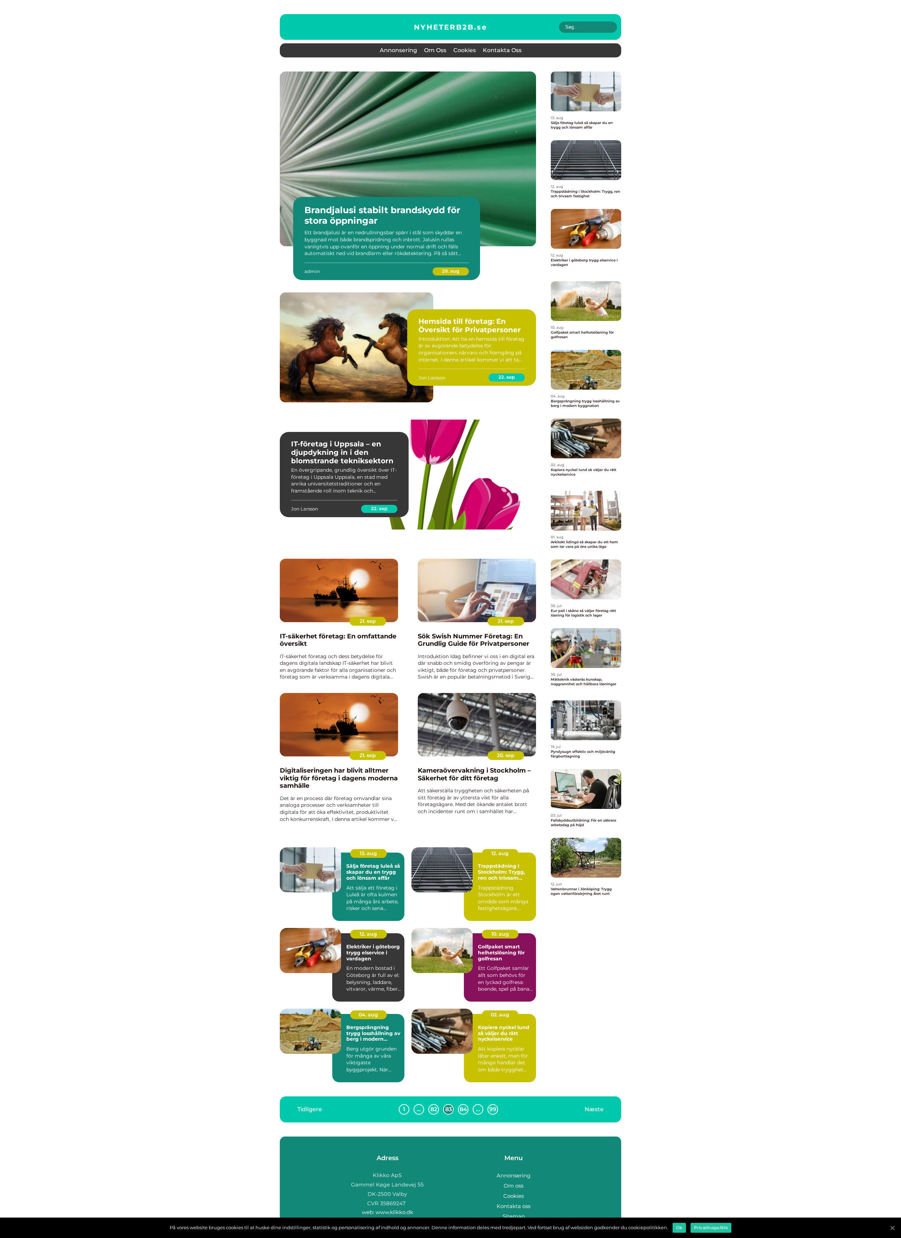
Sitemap (514, 1216)
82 (433, 1109)
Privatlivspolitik (711, 1227)
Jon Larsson (432, 377)
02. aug (500, 1014)
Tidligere (309, 1109)
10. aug (500, 934)
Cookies (464, 50)
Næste (594, 1109)
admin (312, 271)
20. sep (506, 755)
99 (492, 1109)
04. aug (368, 1014)
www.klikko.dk (394, 1212)
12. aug (500, 853)
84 (463, 1109)
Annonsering (398, 50)
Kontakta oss (502, 50)
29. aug (450, 271)
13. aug (368, 853)
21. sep (368, 621)
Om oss (435, 50)
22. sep (506, 377)
